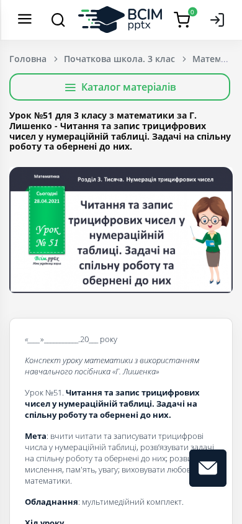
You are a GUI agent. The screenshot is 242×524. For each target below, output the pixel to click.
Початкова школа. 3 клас (119, 58)
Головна (28, 58)
